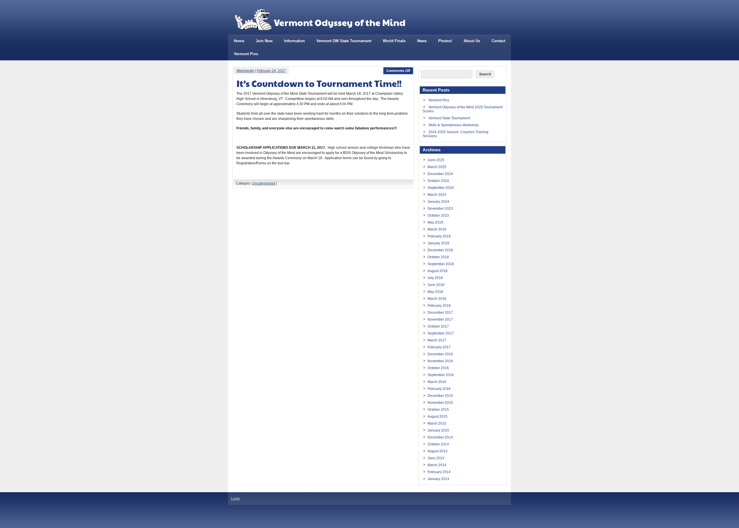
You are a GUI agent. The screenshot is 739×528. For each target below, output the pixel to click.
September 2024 (441, 188)
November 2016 (440, 361)
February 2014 (439, 472)
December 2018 (440, 250)
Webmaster (245, 71)
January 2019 (438, 243)
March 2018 (437, 299)
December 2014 (440, 437)
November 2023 (440, 209)
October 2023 (438, 215)
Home (239, 41)
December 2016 (440, 354)
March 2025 (437, 167)
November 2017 (440, 319)
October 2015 (438, 410)
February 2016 (439, 389)
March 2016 (437, 382)
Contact (498, 41)
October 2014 (438, 444)
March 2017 (437, 340)
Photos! (445, 41)
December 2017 (440, 313)
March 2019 (437, 229)
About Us (472, 41)
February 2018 (439, 306)
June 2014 (436, 458)
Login (235, 499)
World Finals (394, 41)
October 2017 (438, 326)
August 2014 (437, 451)
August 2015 (437, 416)
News (422, 41)
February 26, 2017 (271, 71)
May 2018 (435, 292)
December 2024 (440, 174)
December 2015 (440, 396)
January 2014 (438, 479)
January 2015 (438, 430)
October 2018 (438, 257)
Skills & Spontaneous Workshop (453, 125)
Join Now (264, 41)
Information (294, 41)
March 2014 (437, 465)
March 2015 (437, 423)
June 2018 (436, 285)
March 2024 (437, 195)
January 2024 (438, 202)
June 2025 (436, 160)
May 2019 (435, 222)
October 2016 (438, 368)
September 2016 (441, 375)
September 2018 (441, 264)
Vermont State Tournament (449, 118)
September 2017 (441, 333)
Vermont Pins (246, 54)
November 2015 (440, 403)
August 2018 (437, 271)
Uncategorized (263, 183)
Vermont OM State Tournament (343, 41)
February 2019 (439, 236)
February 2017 (439, 347)
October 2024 (438, 181)
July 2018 (435, 278)
